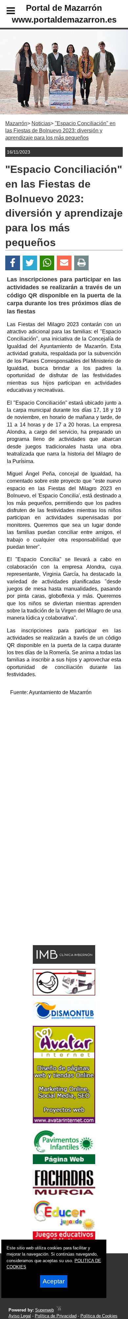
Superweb (44, 1310)
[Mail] (64, 263)
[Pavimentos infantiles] (64, 1162)
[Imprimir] (81, 263)
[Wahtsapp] (47, 263)
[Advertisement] (64, 765)
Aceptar (54, 1281)
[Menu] (5, 12)
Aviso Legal (20, 1315)
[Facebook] (12, 263)
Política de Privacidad (55, 1315)
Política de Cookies (98, 1315)
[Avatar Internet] (64, 1121)
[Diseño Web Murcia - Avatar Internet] (58, 1310)
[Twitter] (30, 263)
